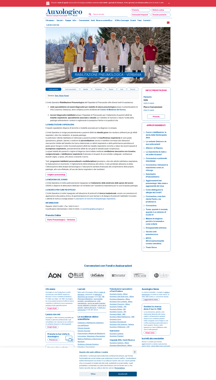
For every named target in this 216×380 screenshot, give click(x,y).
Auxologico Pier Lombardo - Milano (121, 301)
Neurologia (81, 341)
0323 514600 (149, 103)
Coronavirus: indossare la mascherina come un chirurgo (157, 167)
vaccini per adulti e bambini (96, 303)
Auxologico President (117, 336)
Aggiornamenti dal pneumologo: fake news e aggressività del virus (157, 183)
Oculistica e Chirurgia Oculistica (88, 344)
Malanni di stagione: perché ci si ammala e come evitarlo (155, 221)
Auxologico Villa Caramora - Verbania (122, 324)
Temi (139, 20)
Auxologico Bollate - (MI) (118, 309)
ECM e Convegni (122, 20)
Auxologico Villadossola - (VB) (119, 327)
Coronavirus (151, 205)
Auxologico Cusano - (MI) (118, 312)
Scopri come (149, 333)
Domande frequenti (140, 15)
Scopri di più (52, 308)
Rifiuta (93, 374)
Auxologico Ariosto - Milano (119, 294)
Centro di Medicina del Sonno (112, 109)
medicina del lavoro (90, 307)
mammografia (97, 299)
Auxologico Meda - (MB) (117, 314)
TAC (99, 296)
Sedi (92, 20)
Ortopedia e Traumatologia (86, 347)
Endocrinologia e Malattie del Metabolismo (91, 333)
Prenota (135, 10)
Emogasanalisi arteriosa (156, 227)
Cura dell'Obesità (83, 325)
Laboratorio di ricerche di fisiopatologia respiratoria (95, 198)
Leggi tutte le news (151, 299)
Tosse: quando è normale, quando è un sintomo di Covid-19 (157, 212)
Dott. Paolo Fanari (62, 95)
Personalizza (120, 368)
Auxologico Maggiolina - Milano (120, 299)
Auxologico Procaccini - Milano (120, 304)
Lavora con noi (52, 25)
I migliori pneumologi (56, 174)
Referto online (158, 10)
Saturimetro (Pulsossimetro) (152, 175)
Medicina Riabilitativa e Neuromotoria (90, 339)
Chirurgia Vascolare (84, 331)
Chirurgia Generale (84, 328)
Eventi (133, 20)
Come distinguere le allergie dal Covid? (154, 191)
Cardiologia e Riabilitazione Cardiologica (91, 323)
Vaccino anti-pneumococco (152, 233)
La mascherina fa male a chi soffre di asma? (156, 153)
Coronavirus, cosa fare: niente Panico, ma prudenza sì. (156, 199)
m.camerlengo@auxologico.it (92, 209)
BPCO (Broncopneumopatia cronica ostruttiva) (155, 241)
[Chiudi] (135, 352)
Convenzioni (84, 20)
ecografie (81, 301)
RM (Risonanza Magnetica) (91, 297)
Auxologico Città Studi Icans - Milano (122, 296)
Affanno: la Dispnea (154, 148)
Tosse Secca (151, 247)
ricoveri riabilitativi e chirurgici (87, 305)
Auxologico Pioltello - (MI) (118, 306)
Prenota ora (53, 340)
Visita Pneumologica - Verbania (61, 220)
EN (168, 22)
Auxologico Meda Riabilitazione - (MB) (122, 317)
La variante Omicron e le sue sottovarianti (156, 142)
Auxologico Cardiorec (117, 333)
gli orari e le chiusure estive (138, 3)
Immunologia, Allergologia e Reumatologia (91, 336)
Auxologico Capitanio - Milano (119, 343)
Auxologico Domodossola (118, 322)
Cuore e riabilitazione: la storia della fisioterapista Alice (156, 135)
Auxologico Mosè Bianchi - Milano (121, 345)
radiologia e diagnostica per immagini (90, 295)
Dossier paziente (159, 15)
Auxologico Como (115, 319)
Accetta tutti (122, 374)
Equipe (68, 20)
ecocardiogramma (90, 301)
